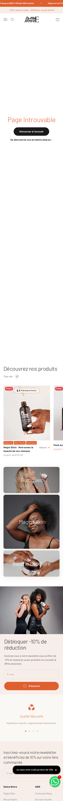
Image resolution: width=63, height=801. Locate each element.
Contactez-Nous (43, 793)
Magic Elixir (9, 793)
